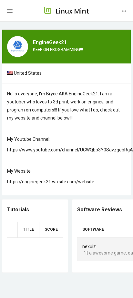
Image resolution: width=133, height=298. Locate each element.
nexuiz (89, 246)
